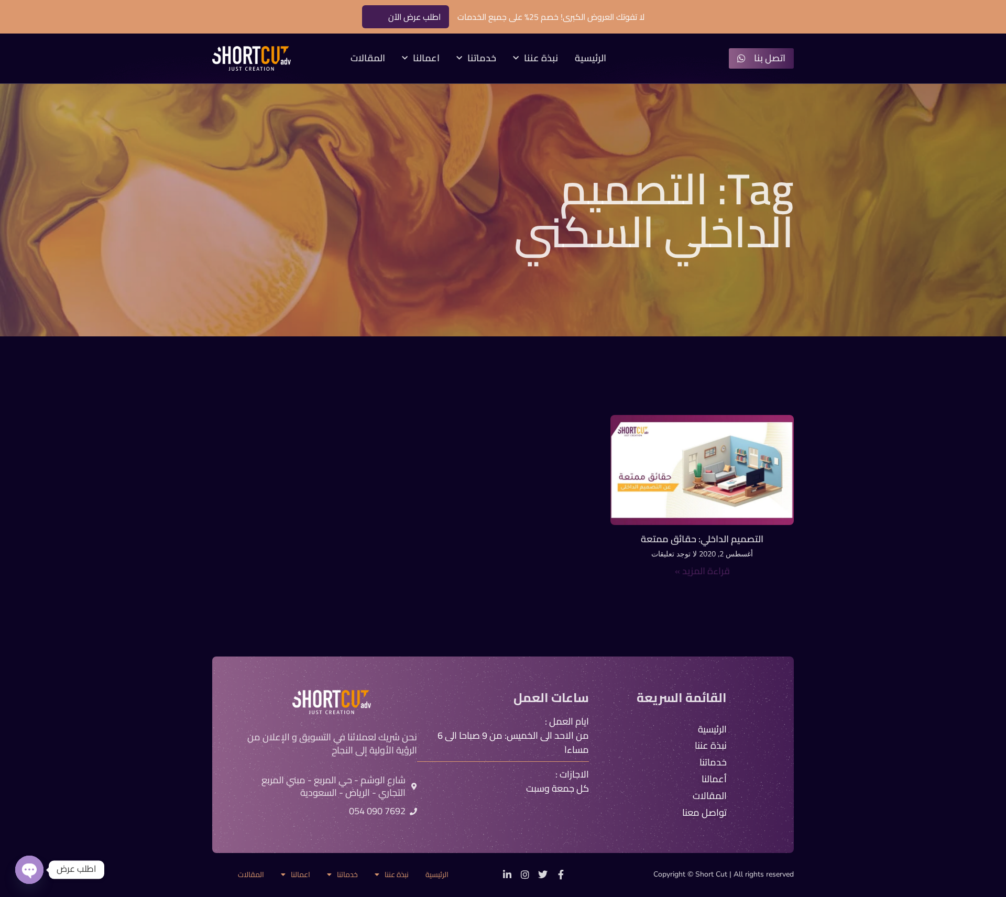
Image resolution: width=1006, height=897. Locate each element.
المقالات (368, 58)
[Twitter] (543, 874)
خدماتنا (481, 58)
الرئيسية (590, 58)
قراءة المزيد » (702, 570)
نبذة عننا (541, 58)
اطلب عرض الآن (414, 17)
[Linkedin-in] (507, 874)
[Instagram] (525, 874)
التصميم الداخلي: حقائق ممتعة (702, 539)
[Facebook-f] (560, 874)
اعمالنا (426, 58)
